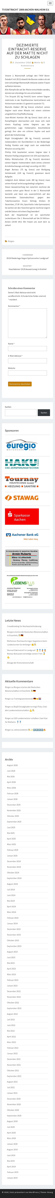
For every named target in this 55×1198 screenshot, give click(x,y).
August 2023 (12, 951)
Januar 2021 (12, 1093)
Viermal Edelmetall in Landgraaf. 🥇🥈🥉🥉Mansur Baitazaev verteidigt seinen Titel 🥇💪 (26, 653)
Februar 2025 (12, 850)
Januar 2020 (12, 1144)
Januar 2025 (12, 855)
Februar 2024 (12, 918)
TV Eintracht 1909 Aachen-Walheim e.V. (25, 9)
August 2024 (12, 884)
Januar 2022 (12, 1053)
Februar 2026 (12, 793)
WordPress (34, 1192)
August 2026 (12, 765)
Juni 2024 (11, 895)
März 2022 (11, 1042)
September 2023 (14, 946)
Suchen (8, 407)
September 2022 (14, 1008)
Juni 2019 (11, 1155)
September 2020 (14, 1115)
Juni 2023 (11, 957)
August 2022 (12, 1014)
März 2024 (11, 912)
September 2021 (14, 1076)
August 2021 (12, 1081)
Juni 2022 (11, 1025)
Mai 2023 (11, 963)
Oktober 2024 (13, 872)
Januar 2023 (12, 985)
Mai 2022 (11, 1031)
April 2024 (11, 906)
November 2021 (14, 1065)
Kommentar (14, 306)
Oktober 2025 (13, 816)
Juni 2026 (11, 771)
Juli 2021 (11, 1087)
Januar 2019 (12, 1178)
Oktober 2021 (13, 1070)
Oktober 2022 (13, 1002)
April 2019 (11, 1166)
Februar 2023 (12, 980)
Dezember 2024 (14, 861)
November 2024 (14, 867)
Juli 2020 (11, 1127)
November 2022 (14, 997)
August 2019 (12, 1149)
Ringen (11, 241)
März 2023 (11, 974)
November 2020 (14, 1104)
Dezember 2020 (14, 1098)
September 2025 (14, 821)
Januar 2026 (12, 799)
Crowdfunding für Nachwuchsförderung (24, 626)
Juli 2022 (11, 1019)
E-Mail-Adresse (15, 356)
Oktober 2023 (13, 940)
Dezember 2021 (14, 1059)
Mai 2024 (11, 901)
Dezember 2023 (14, 929)
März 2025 (11, 844)
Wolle (37, 62)
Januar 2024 (12, 923)
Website (11, 368)
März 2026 (11, 787)
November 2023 (14, 934)
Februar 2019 (12, 1172)
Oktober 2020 (13, 1110)
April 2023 (11, 968)
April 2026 (11, 782)
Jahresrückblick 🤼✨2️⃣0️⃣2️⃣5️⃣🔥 (30, 729)
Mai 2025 (11, 833)
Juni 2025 (11, 827)
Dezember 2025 (14, 804)
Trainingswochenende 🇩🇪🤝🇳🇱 (27, 698)
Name (11, 343)
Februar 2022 (12, 1048)
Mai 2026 (11, 776)
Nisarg (50, 1192)
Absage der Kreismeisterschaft (20, 662)
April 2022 (11, 1036)
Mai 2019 (11, 1161)
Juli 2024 (11, 889)
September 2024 (14, 878)
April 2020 (11, 1132)
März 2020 (11, 1138)
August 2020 (12, 1121)
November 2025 (14, 810)
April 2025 (11, 838)
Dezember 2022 (14, 991)
